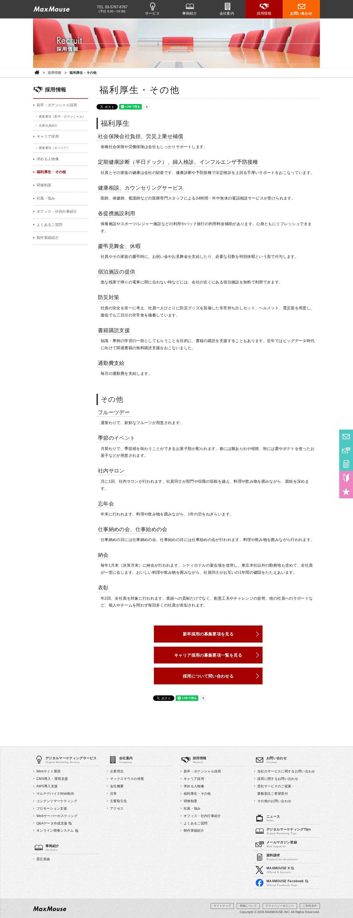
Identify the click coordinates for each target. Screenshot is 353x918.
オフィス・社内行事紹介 (57, 211)
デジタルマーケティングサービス (71, 758)
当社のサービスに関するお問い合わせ (286, 771)
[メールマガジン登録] (346, 450)
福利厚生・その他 (51, 172)
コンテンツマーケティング (56, 801)
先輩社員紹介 (48, 125)
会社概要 (117, 786)
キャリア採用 (48, 136)
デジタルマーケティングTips (288, 829)
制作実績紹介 (48, 238)
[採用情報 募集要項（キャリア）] (346, 491)
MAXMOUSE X (278, 868)
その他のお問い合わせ (274, 801)
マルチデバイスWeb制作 (55, 794)
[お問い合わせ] (346, 436)
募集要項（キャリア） (54, 147)
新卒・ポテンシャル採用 (57, 105)
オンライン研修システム (55, 830)
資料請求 (273, 855)
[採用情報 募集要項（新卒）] (346, 478)
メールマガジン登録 (281, 842)
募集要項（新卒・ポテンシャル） (62, 116)
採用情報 (264, 13)
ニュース (273, 816)
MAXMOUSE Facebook (285, 881)
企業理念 (117, 771)
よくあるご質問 (49, 225)
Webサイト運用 (48, 771)
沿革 (113, 794)
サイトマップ (222, 905)
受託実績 (43, 859)
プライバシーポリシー (279, 905)
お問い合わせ (301, 13)
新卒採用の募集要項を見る (208, 634)
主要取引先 (118, 801)
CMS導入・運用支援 (52, 779)
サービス (152, 13)
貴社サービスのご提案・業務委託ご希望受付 (276, 790)
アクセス (117, 808)
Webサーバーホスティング (56, 816)
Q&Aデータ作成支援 (51, 823)
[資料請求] (346, 464)
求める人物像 (48, 159)
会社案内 (227, 13)
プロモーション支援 (51, 808)
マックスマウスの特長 (127, 779)
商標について (248, 905)
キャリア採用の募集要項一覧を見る (208, 655)
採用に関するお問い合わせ (277, 779)
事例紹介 (189, 13)
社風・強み (46, 198)
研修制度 (44, 185)
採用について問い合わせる (208, 676)
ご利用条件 (310, 905)
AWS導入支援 (47, 786)
